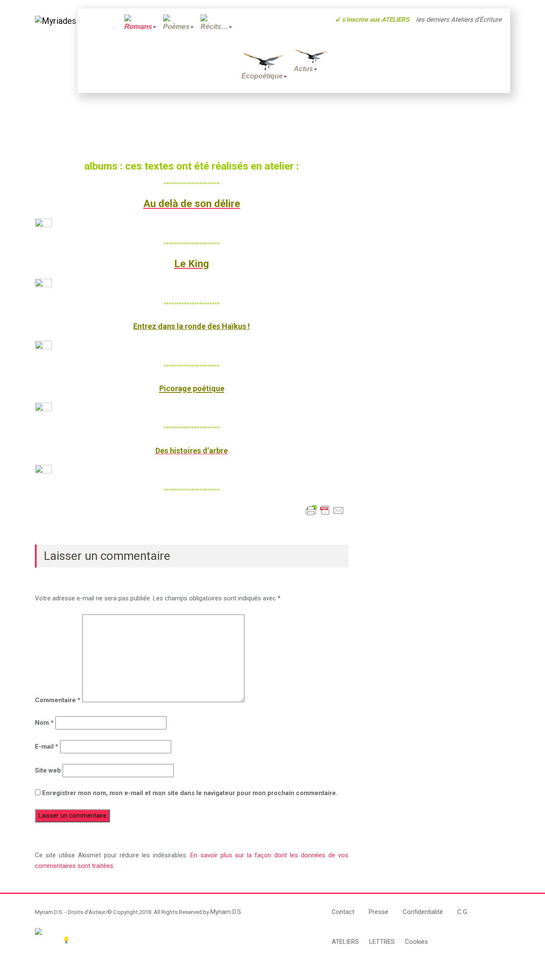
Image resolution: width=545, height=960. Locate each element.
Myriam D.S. (226, 912)
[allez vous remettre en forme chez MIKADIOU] (171, 931)
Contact (343, 912)
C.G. (462, 912)
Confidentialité (423, 912)
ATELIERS (345, 942)
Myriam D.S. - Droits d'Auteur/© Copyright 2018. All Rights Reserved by (122, 912)
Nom (44, 722)
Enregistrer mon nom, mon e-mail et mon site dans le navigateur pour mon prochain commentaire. (190, 793)
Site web (48, 770)
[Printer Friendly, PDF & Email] (324, 510)
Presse (378, 912)
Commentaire (57, 700)
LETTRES (382, 942)
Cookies (416, 942)
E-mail (46, 746)
